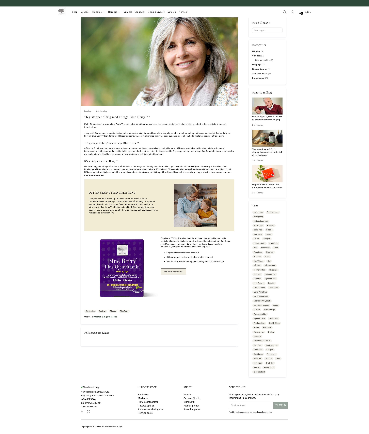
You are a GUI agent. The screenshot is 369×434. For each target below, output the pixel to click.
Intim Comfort (259, 283)
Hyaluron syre (270, 279)
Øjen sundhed (259, 372)
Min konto (143, 398)
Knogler (271, 283)
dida (255, 248)
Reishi (256, 328)
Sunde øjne (90, 311)
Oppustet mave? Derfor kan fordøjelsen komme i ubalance (267, 186)
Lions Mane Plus (260, 292)
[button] (279, 30)
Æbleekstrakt (269, 367)
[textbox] (267, 30)
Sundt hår (257, 359)
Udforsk (171, 12)
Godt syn (102, 311)
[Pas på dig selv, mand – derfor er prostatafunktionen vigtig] (267, 106)
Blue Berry (124, 311)
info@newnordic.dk (90, 403)
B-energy (270, 226)
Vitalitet (128, 12)
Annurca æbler (273, 212)
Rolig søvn (267, 328)
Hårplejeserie (270, 265)
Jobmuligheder (191, 405)
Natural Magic (269, 310)
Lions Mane (273, 288)
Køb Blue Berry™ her (173, 272)
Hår (269, 261)
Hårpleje (112, 12)
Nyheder (85, 12)
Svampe (269, 359)
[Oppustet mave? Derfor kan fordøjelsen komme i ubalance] (267, 174)
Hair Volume (258, 261)
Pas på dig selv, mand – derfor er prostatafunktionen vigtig (267, 118)
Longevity (140, 12)
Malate (275, 305)
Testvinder (258, 363)
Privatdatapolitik (146, 405)
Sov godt (269, 350)
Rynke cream (259, 332)
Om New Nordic (191, 398)
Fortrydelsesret (145, 413)
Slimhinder (258, 350)
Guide (267, 257)
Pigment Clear (259, 319)
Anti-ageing (258, 217)
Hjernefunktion (259, 270)
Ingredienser (260, 78)
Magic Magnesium (261, 296)
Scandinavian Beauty (262, 341)
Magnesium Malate (261, 305)
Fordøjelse (258, 252)
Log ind (292, 12)
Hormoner (273, 270)
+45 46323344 (88, 399)
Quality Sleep (274, 323)
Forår (276, 248)
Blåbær (113, 311)
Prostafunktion (259, 323)
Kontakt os (143, 394)
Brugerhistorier (109, 317)
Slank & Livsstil (156, 12)
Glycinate (270, 252)
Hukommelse (270, 274)
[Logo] (61, 12)
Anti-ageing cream (261, 221)
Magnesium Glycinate (262, 301)
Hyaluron (257, 279)
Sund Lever (258, 354)
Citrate (256, 239)
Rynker (271, 332)
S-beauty (257, 336)
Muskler (257, 310)
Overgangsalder (264, 60)
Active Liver (258, 212)
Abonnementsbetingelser (151, 409)
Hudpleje (97, 12)
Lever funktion (259, 288)
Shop (75, 12)
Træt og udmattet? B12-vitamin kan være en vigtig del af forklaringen (267, 152)
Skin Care (257, 345)
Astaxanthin (258, 226)
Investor (187, 394)
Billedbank (188, 402)
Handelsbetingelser (148, 402)
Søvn (278, 359)
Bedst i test (258, 230)
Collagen (266, 239)
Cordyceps (273, 243)
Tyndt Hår (269, 363)
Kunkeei (183, 12)
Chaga (268, 234)
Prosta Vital (273, 319)
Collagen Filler (259, 243)
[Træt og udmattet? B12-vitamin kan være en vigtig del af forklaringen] (267, 139)
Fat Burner (265, 248)
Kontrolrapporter (191, 409)
